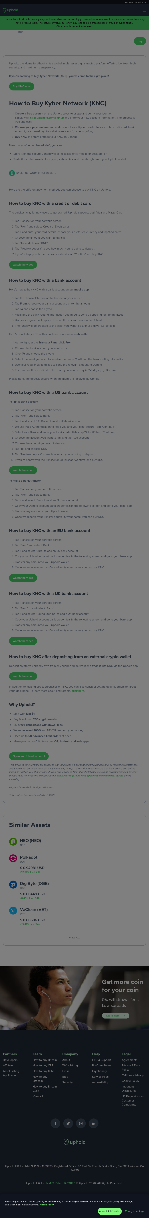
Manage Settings (134, 1211)
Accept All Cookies (110, 1211)
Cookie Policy (47, 1204)
